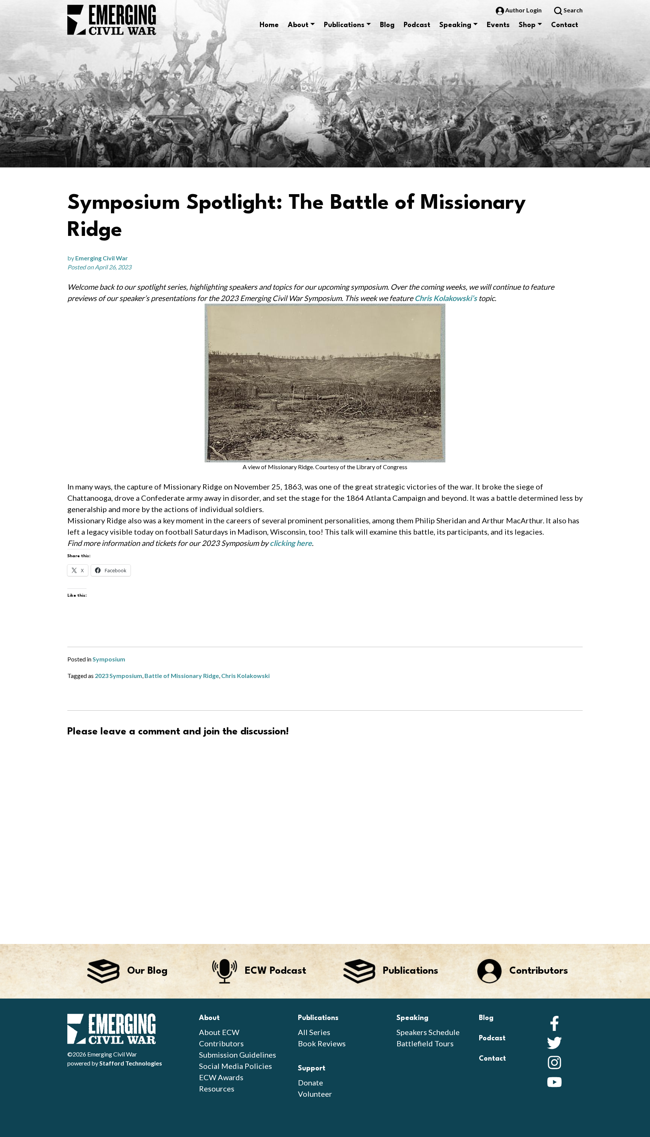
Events (498, 25)
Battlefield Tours (425, 1043)
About (298, 25)
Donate (310, 1082)
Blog (387, 25)
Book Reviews (322, 1043)
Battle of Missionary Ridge (181, 675)
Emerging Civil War (101, 257)
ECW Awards (221, 1077)
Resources (216, 1088)
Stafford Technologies (130, 1063)
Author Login (523, 10)
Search (572, 10)
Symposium (109, 659)
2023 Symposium (118, 675)
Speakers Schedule (428, 1032)
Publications (344, 25)
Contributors (221, 1043)
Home (269, 25)
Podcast (417, 25)
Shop (527, 25)
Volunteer (315, 1093)
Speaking (455, 25)
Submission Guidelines (237, 1054)
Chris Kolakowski (245, 675)
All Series (314, 1032)
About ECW (219, 1032)
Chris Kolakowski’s (446, 297)
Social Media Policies (235, 1065)
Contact (564, 25)
